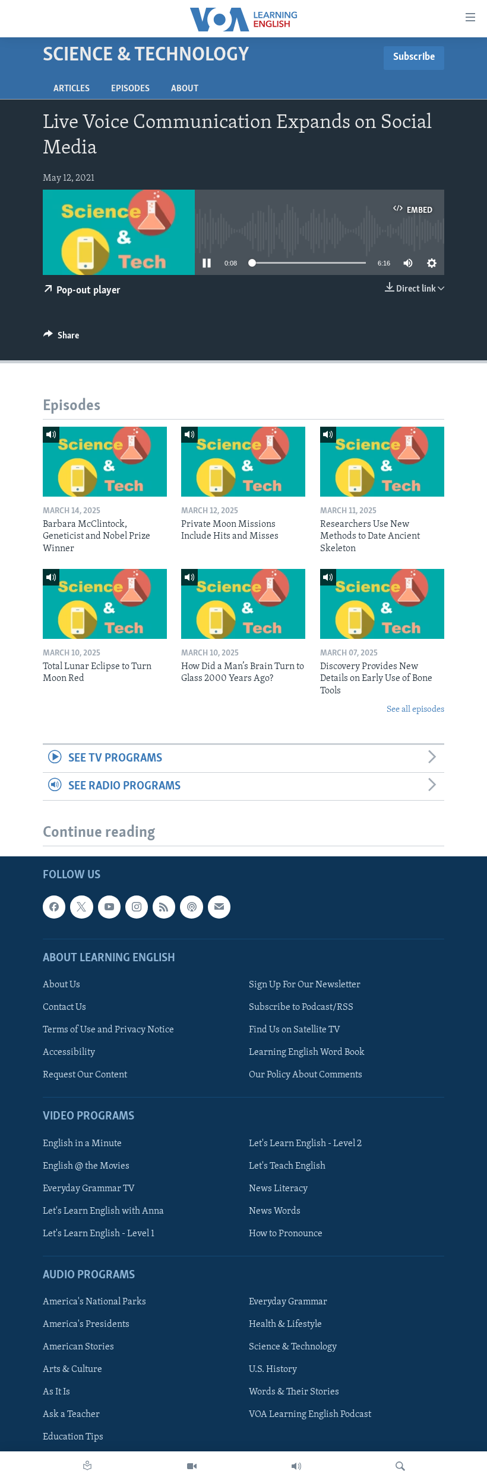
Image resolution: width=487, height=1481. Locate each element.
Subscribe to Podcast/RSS (301, 1007)
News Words (275, 1211)
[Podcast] (191, 906)
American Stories (78, 1347)
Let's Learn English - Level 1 (98, 1234)
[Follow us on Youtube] (109, 906)
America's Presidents (86, 1324)
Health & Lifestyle (285, 1324)
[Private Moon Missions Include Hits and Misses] (243, 462)
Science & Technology (293, 1347)
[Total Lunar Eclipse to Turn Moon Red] (105, 604)
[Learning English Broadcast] (296, 1466)
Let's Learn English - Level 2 (305, 1144)
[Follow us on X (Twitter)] (81, 906)
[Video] (192, 1466)
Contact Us (64, 1007)
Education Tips (73, 1437)
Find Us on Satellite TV (294, 1030)
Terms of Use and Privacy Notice (108, 1030)
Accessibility (69, 1052)
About (184, 89)
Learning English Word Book (307, 1052)
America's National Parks (94, 1302)
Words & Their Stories (294, 1392)
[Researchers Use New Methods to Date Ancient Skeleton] (382, 462)
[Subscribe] (219, 906)
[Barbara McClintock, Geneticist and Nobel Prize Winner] (105, 462)
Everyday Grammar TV (89, 1189)
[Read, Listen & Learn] (87, 1466)
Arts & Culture (72, 1369)
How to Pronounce (285, 1234)
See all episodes (415, 709)
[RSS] (164, 906)
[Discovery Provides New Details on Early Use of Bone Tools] (382, 604)
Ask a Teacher (71, 1414)
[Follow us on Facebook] (54, 906)
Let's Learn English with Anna (103, 1211)
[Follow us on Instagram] (136, 906)
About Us (61, 985)
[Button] (61, 338)
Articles (71, 89)
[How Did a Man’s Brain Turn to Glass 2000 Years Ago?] (243, 604)
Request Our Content (85, 1075)
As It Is (56, 1392)
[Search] (400, 1466)
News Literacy (278, 1189)
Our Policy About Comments (305, 1075)
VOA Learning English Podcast (310, 1414)
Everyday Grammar (288, 1302)
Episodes (130, 89)
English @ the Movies (86, 1166)
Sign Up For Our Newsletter (304, 985)
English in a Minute (82, 1144)
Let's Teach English (287, 1166)
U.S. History (273, 1369)
